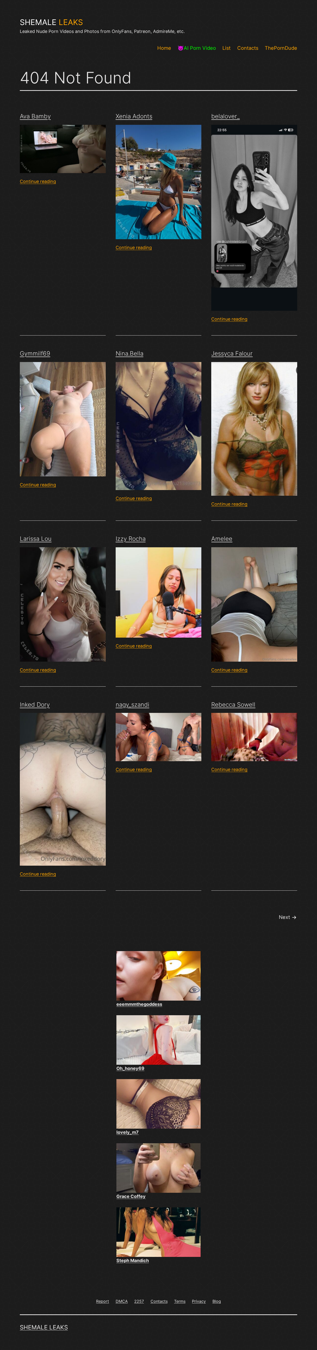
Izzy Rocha (131, 538)
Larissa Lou (36, 538)
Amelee (221, 538)
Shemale (51, 22)
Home (164, 48)
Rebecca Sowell (233, 704)
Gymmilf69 (35, 353)
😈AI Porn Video (197, 48)
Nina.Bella (129, 353)
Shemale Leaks (44, 1327)
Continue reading (38, 181)
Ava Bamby (35, 116)
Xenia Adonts (134, 116)
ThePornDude (281, 48)
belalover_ (225, 116)
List (226, 48)
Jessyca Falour (232, 353)
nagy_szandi (132, 704)
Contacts (247, 48)
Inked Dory (35, 704)
